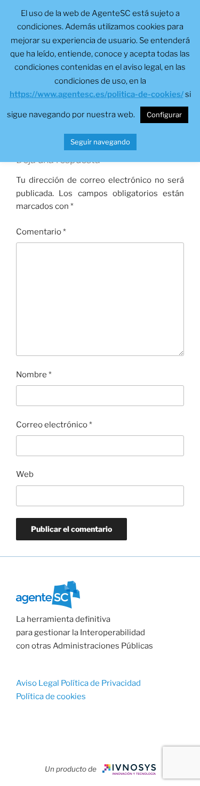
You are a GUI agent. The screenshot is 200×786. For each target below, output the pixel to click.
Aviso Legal (38, 683)
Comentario (41, 232)
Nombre (34, 374)
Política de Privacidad (101, 683)
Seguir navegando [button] (100, 141)
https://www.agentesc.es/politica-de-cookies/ (96, 94)
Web (25, 474)
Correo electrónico (54, 425)
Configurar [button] (164, 114)
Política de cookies (51, 696)
